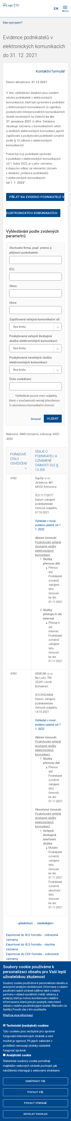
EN (56, 9)
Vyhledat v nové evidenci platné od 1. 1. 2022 (48, 525)
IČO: (12, 269)
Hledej (48, 9)
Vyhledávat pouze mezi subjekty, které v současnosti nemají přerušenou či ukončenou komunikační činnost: (34, 400)
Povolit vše (35, 1092)
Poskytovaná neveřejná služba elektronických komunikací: (30, 360)
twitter (33, 9)
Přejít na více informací (18, 1015)
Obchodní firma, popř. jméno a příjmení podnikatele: (30, 250)
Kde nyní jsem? (12, 22)
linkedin (40, 9)
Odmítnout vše (35, 1081)
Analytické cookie (18, 1055)
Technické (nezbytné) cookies (27, 1025)
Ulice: (13, 302)
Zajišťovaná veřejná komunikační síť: (34, 319)
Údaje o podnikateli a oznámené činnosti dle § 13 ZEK (46, 460)
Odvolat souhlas (35, 1114)
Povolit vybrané (35, 1103)
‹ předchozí (25, 923)
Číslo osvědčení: (20, 379)
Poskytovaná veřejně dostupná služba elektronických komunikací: (33, 338)
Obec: (13, 286)
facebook (26, 9)
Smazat (36, 419)
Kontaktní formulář (50, 71)
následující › (45, 923)
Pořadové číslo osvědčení (18, 458)
